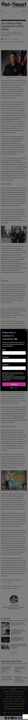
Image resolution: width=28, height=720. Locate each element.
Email (4, 349)
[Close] (26, 330)
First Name (5, 357)
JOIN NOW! (14, 384)
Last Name (5, 364)
